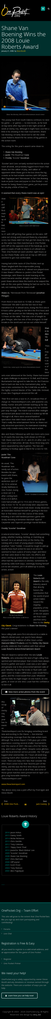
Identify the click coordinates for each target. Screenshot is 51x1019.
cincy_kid (37, 1014)
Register (7, 959)
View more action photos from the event (26, 691)
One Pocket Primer (12, 963)
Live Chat (8, 933)
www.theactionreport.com (13, 784)
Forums (7, 929)
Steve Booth (21, 51)
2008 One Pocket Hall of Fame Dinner (15, 804)
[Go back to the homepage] (16, 10)
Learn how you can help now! (21, 995)
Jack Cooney (41, 804)
